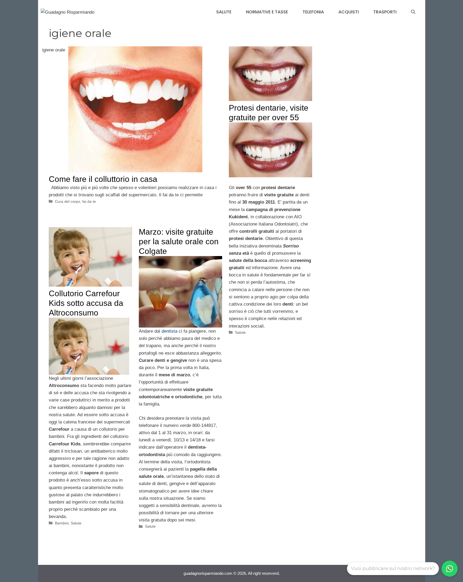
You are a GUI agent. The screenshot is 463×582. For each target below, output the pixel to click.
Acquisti (348, 12)
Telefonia (313, 12)
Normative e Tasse (267, 12)
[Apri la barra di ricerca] (413, 12)
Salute (224, 12)
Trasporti (385, 12)
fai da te (89, 201)
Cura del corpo (67, 201)
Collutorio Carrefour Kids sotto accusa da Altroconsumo (86, 303)
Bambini (62, 523)
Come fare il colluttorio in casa (103, 179)
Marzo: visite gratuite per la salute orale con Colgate (179, 241)
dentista (169, 331)
